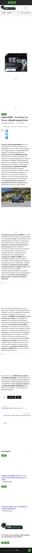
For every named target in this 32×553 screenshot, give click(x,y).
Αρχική (3, 12)
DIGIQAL (17, 550)
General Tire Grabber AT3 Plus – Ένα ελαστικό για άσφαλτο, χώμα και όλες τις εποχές (13, 478)
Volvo (18, 397)
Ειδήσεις (9, 12)
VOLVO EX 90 (11, 397)
